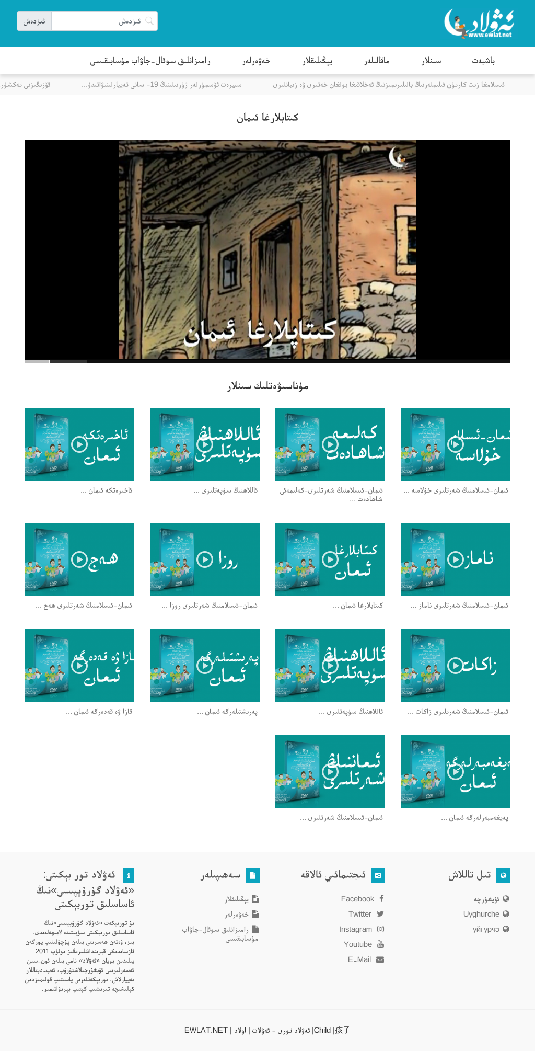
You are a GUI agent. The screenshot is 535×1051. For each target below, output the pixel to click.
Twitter (361, 913)
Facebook (358, 898)
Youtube (359, 944)
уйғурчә (486, 928)
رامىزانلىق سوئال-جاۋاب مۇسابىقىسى (150, 60)
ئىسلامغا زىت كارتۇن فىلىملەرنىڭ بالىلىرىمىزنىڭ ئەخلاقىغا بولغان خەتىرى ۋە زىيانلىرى (399, 83)
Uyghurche (481, 913)
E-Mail (360, 959)
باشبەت (483, 60)
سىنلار (431, 60)
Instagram (356, 928)
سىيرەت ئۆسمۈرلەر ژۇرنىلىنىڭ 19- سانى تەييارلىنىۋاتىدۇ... (171, 83)
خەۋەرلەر (256, 60)
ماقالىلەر (377, 60)
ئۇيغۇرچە (486, 898)
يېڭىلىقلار (317, 60)
